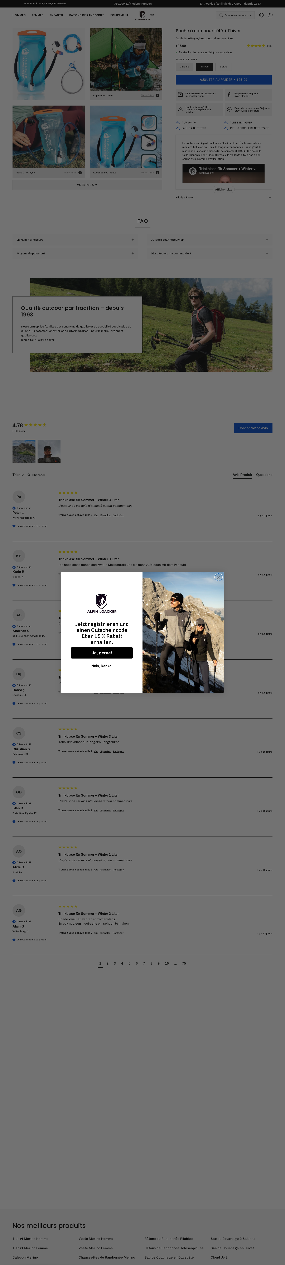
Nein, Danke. (101, 666)
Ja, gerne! (102, 652)
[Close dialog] (218, 577)
